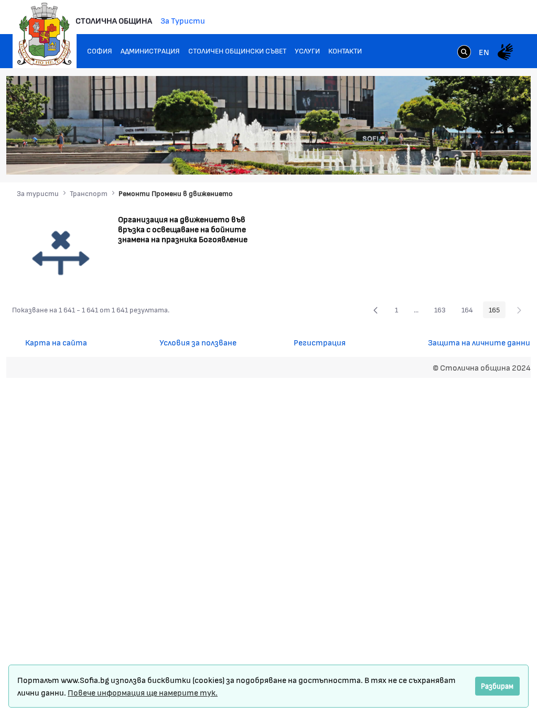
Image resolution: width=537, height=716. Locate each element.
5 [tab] (478, 158)
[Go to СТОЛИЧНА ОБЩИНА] (44, 34)
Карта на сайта (56, 342)
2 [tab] (446, 158)
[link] (464, 52)
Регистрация (320, 342)
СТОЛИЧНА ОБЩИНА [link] (114, 20)
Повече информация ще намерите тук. (143, 692)
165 (497, 311)
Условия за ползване (198, 342)
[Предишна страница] (375, 309)
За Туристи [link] (182, 20)
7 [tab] (499, 158)
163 (443, 311)
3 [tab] (457, 158)
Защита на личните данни (479, 342)
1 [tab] (436, 158)
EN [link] (484, 52)
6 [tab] (488, 158)
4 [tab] (467, 158)
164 (470, 311)
